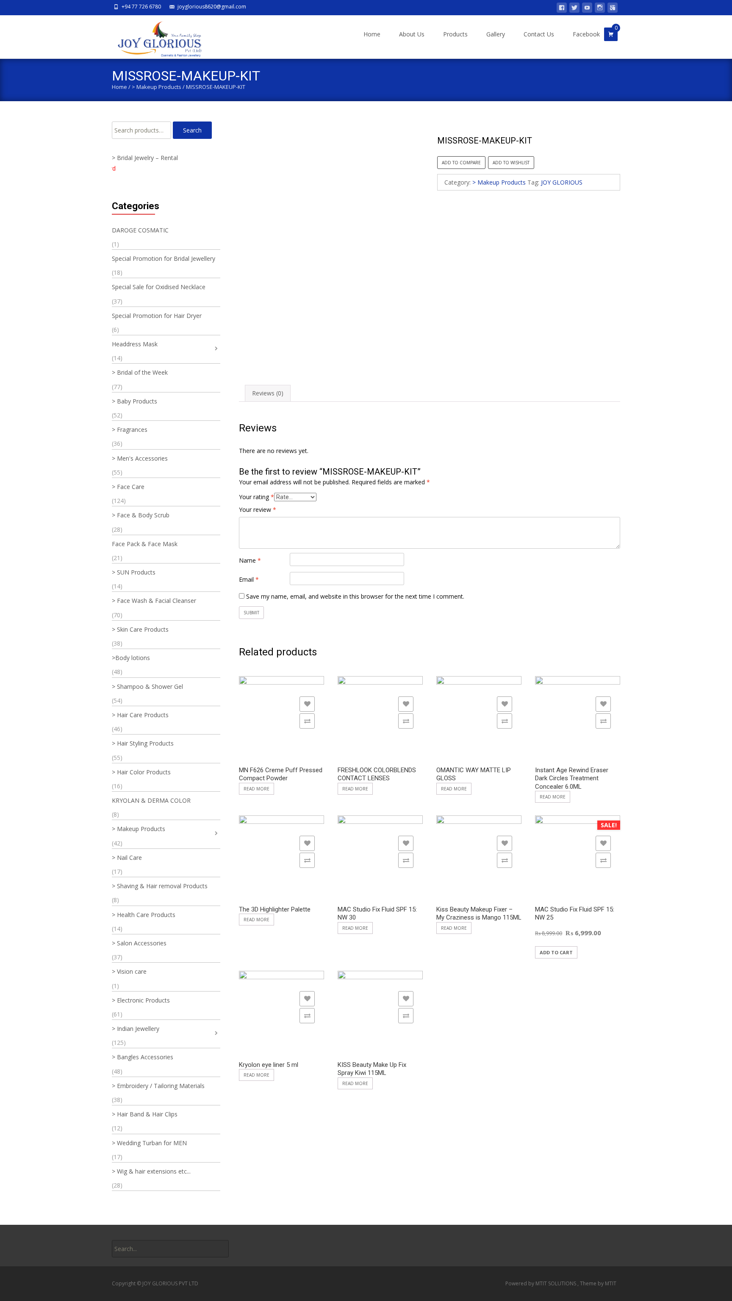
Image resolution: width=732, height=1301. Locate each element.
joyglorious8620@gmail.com (211, 6)
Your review (257, 509)
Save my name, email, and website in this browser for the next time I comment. (355, 596)
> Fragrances (129, 429)
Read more (256, 789)
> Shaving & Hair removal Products (160, 886)
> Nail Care (127, 858)
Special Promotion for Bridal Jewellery (163, 258)
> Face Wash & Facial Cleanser (154, 601)
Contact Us (539, 34)
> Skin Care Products (140, 629)
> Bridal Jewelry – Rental (145, 158)
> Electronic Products (141, 1000)
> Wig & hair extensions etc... (151, 1171)
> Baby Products (134, 401)
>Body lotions (131, 658)
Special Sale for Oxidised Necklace (158, 287)
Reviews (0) (267, 393)
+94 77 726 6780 (141, 6)
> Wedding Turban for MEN (149, 1143)
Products (455, 34)
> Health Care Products (143, 915)
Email (249, 579)
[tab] (268, 393)
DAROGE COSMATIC (140, 230)
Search (192, 130)
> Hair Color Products (141, 772)
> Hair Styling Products (143, 743)
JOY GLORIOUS (561, 182)
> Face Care (128, 487)
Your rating (256, 497)
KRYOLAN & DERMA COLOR (151, 800)
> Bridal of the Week (140, 372)
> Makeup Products (156, 87)
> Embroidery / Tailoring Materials (158, 1086)
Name (250, 560)
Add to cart (556, 952)
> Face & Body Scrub (140, 515)
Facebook (586, 34)
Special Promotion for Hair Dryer (157, 316)
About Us (411, 34)
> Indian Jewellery (135, 1029)
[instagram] (600, 9)
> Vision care (129, 971)
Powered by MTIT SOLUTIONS (541, 1283)
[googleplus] (612, 9)
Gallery (495, 34)
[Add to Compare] (307, 721)
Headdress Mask (135, 344)
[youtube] (587, 9)
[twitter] (574, 9)
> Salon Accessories (139, 943)
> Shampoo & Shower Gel (147, 686)
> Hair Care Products (140, 715)
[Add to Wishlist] (307, 704)
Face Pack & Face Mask (144, 544)
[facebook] (562, 9)
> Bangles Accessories (142, 1057)
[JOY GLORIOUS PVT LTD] (154, 36)
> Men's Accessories (140, 458)
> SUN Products (133, 572)
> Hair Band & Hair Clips (144, 1114)
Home (371, 34)
